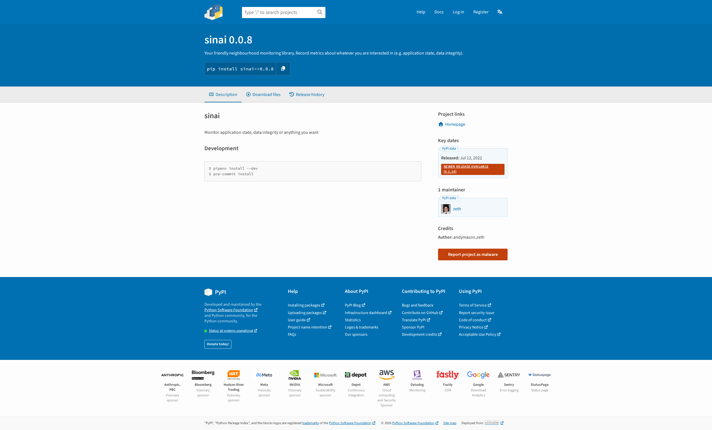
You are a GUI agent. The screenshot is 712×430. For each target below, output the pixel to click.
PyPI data (449, 148)
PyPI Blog (353, 305)
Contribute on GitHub (420, 313)
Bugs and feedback (417, 305)
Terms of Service (473, 305)
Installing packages (304, 305)
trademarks (310, 423)
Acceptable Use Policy (477, 334)
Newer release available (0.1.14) (466, 169)
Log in (458, 12)
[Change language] (500, 12)
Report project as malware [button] (473, 254)
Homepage (455, 124)
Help (421, 12)
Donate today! (218, 344)
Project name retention (307, 327)
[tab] (222, 94)
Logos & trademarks (361, 327)
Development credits (419, 334)
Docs (439, 12)
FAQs (292, 334)
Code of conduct (473, 320)
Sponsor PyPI (413, 327)
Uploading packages (305, 313)
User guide (297, 320)
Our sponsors (356, 334)
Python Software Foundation (228, 310)
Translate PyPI (414, 320)
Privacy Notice (471, 327)
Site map (449, 423)
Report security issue (476, 313)
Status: (231, 330)
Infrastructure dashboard (366, 313)
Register (481, 12)
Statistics (353, 320)
